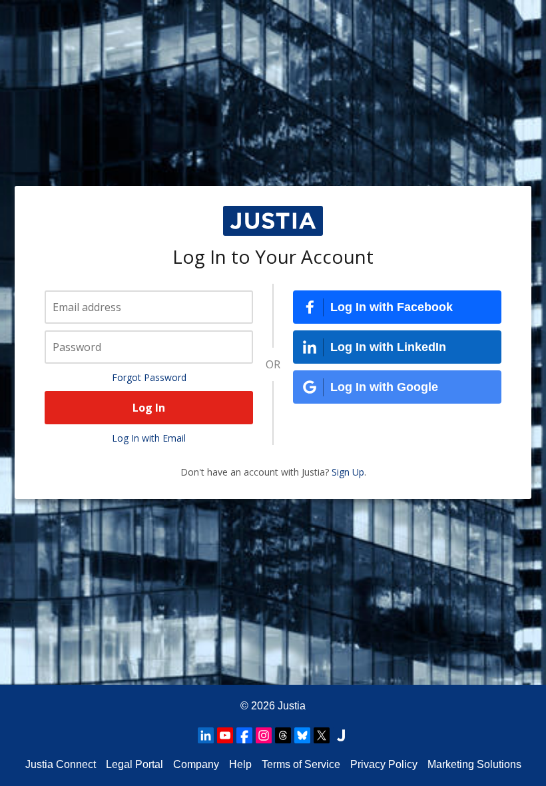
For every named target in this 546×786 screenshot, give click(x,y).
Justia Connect (60, 764)
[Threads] (283, 735)
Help (240, 764)
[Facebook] (244, 735)
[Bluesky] (302, 735)
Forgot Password (149, 377)
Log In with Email (149, 438)
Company (196, 764)
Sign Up (348, 472)
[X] (322, 735)
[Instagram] (264, 735)
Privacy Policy (383, 764)
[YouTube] (225, 735)
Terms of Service (301, 764)
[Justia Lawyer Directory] (341, 735)
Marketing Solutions (474, 764)
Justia (292, 705)
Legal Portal (134, 764)
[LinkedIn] (206, 735)
